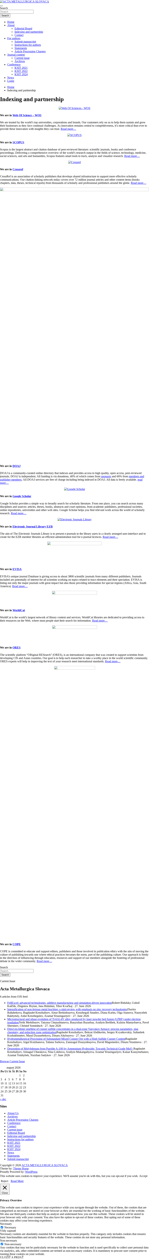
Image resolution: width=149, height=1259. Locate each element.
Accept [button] (143, 1176)
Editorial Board (23, 28)
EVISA (17, 569)
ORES (17, 647)
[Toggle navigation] (1, 5)
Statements (21, 48)
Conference (14, 64)
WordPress (31, 1171)
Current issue (22, 57)
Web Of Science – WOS (27, 115)
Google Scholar (22, 496)
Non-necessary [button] (8, 1240)
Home (10, 21)
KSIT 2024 (21, 74)
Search (4, 8)
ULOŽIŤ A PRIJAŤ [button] (12, 1257)
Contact (19, 35)
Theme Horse (21, 1168)
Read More (17, 1181)
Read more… (68, 128)
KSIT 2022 (21, 71)
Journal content (16, 54)
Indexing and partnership (29, 31)
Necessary (10, 1227)
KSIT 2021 (21, 67)
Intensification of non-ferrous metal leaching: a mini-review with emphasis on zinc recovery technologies (67, 1009)
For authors (13, 38)
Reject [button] (4, 1181)
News (10, 77)
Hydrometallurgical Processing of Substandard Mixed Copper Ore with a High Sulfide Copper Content (66, 1038)
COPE (17, 944)
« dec (3, 1099)
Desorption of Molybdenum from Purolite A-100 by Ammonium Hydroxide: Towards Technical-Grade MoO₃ (70, 1048)
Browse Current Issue (12, 1061)
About (11, 25)
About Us (13, 1113)
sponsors (106, 476)
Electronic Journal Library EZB (33, 526)
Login (10, 80)
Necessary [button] (6, 1223)
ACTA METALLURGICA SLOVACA (45, 1165)
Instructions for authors (28, 44)
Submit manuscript (25, 41)
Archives (20, 61)
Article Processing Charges (30, 51)
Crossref (18, 169)
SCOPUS (18, 142)
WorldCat (19, 610)
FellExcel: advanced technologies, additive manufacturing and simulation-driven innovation (59, 1002)
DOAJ (17, 466)
